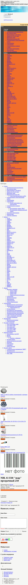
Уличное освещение (12, 146)
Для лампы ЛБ (11, 156)
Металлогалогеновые (12, 149)
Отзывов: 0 (4, 501)
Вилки (8, 164)
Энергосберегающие (12, 132)
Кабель (5, 53)
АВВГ (8, 57)
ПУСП (8, 115)
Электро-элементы (12, 51)
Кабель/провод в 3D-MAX (14, 34)
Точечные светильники (13, 48)
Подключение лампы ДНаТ (17, 208)
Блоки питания (11, 174)
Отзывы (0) (9, 502)
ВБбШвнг (9, 62)
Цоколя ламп (10, 50)
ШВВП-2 (9, 122)
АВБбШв (9, 55)
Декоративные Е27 (15, 307)
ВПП (8, 72)
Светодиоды (10, 44)
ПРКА (8, 114)
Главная (3, 452)
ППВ (8, 111)
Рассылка (6, 576)
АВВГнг (9, 58)
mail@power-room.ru (8, 19)
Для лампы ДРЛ (11, 154)
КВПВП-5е (10, 86)
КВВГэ (9, 80)
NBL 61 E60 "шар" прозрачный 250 (15, 452)
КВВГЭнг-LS (10, 83)
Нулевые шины (11, 167)
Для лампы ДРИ (11, 158)
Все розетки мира (11, 33)
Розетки (9, 165)
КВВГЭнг (9, 82)
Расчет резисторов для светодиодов (16, 203)
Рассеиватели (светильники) (14, 139)
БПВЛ (8, 60)
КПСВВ (9, 92)
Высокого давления (12, 125)
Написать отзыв (13, 501)
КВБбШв (9, 73)
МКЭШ (9, 101)
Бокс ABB (9, 181)
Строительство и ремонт (13, 46)
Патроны (9, 170)
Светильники (10, 43)
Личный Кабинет (8, 572)
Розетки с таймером (15, 338)
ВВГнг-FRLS (10, 69)
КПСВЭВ (9, 94)
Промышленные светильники (15, 135)
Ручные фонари (11, 138)
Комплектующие (8, 161)
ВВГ (8, 65)
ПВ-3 (8, 105)
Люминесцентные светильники (15, 142)
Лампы (5, 124)
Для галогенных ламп (12, 153)
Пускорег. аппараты (9, 151)
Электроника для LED (13, 163)
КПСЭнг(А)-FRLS (12, 99)
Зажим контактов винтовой (14, 168)
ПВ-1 (8, 104)
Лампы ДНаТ (13, 290)
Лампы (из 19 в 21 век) (13, 36)
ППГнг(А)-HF (10, 112)
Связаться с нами (8, 557)
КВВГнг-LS (10, 79)
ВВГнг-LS (9, 71)
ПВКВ (8, 107)
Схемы (8, 47)
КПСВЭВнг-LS (11, 96)
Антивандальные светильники (15, 140)
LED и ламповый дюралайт (14, 144)
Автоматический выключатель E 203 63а (11, 434)
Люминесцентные (11, 128)
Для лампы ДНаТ (11, 157)
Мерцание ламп (11, 37)
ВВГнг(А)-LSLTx (11, 68)
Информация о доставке (10, 551)
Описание (3, 502)
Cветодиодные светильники (14, 143)
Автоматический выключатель (15, 32)
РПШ (8, 118)
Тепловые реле (11, 178)
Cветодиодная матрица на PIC (18, 196)
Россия (11, 484)
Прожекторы (7, 147)
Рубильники (10, 171)
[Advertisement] (8, 370)
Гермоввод (10, 172)
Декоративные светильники (14, 136)
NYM (8, 54)
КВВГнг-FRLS (11, 78)
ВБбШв (9, 61)
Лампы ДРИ (13, 292)
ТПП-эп (9, 119)
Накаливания (10, 129)
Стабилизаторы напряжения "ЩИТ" (16, 177)
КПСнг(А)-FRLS (11, 97)
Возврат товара (8, 558)
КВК (8, 85)
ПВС (8, 108)
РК (7, 117)
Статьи (5, 30)
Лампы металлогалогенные (17, 295)
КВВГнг (9, 76)
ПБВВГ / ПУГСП (11, 103)
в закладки (3, 495)
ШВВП (9, 121)
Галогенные (10, 126)
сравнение (3, 497)
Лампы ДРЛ (13, 293)
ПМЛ (8, 110)
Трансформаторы (11, 160)
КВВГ (8, 75)
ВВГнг (8, 66)
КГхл (8, 89)
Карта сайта (7, 560)
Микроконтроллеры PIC (13, 39)
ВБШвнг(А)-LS (11, 64)
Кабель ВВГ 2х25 (5, 446)
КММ (8, 90)
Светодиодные (11, 131)
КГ (7, 87)
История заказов (8, 573)
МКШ (8, 100)
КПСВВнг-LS (10, 93)
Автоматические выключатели (15, 179)
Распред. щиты (8, 175)
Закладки (6, 574)
